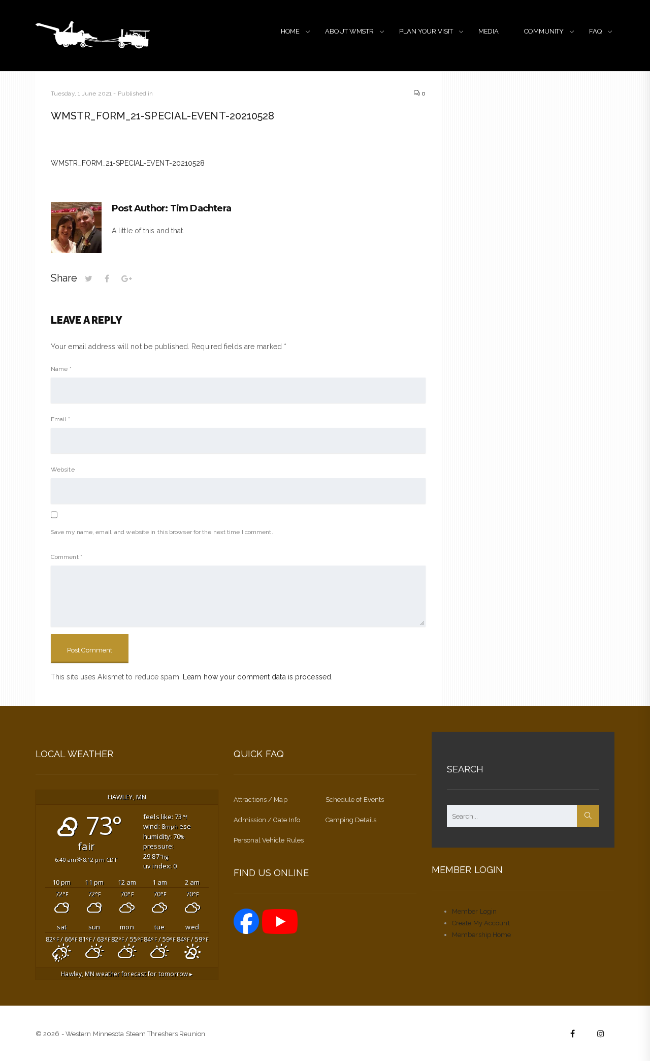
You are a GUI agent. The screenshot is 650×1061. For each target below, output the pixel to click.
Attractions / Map (260, 799)
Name (61, 368)
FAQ (595, 31)
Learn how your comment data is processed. (258, 677)
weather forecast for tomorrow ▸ (126, 974)
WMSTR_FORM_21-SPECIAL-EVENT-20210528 (128, 163)
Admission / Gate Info (267, 820)
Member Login (474, 911)
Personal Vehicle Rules (269, 840)
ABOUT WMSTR (349, 31)
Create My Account (481, 923)
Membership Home (481, 935)
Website (63, 469)
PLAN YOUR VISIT (426, 31)
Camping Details (351, 820)
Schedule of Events (355, 799)
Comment (66, 556)
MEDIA (488, 31)
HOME (290, 31)
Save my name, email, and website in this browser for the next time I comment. (162, 532)
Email (60, 419)
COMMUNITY (544, 31)
